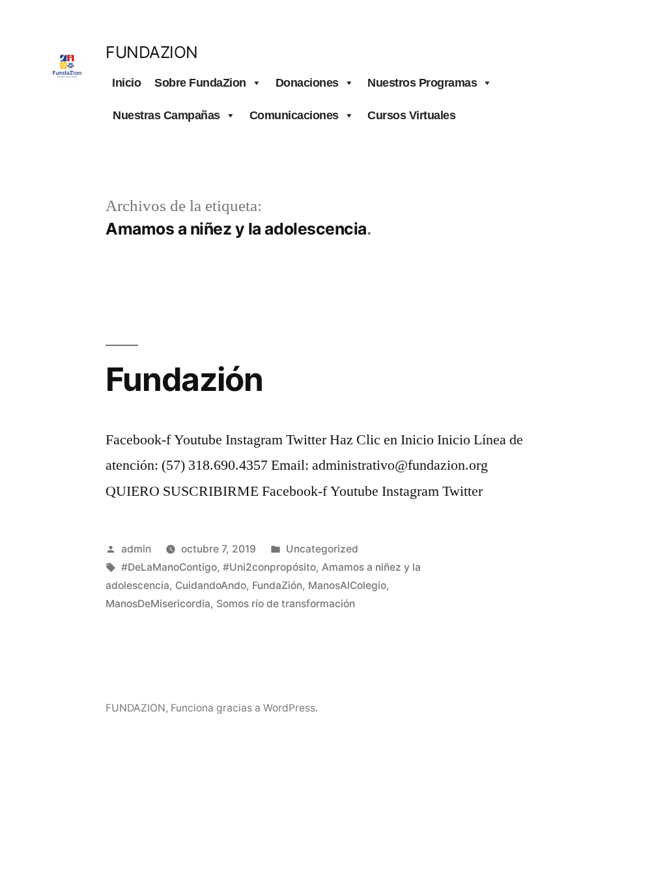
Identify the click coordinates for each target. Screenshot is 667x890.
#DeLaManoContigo (169, 567)
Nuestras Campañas (166, 115)
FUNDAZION (152, 52)
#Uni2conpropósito (269, 567)
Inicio (126, 82)
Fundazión (184, 379)
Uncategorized (322, 549)
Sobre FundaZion (200, 82)
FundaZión (277, 585)
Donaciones (307, 82)
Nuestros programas (422, 82)
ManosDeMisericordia (158, 603)
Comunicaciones (294, 115)
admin (136, 549)
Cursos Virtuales (411, 115)
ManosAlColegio (347, 585)
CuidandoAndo (210, 585)
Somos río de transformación (285, 603)
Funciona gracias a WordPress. (244, 708)
